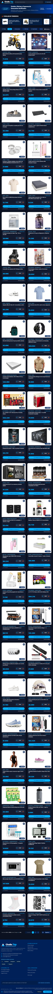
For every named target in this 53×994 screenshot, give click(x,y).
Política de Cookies (31, 972)
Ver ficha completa (21, 65)
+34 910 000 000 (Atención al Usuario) (10, 955)
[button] (14, 42)
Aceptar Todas (48, 991)
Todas (9, 29)
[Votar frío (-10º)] (17, 58)
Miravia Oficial (30, 950)
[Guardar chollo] (24, 34)
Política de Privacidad (32, 970)
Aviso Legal (30, 975)
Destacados (17, 29)
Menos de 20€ (30, 947)
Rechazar (39, 991)
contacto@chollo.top (7, 956)
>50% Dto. (26, 29)
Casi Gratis (35, 29)
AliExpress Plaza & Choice (33, 948)
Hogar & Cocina (4, 973)
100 (43, 932)
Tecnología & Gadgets (5, 969)
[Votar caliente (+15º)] (23, 58)
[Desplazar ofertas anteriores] (48, 16)
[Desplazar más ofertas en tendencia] (50, 16)
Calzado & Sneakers (5, 971)
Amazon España (31, 945)
